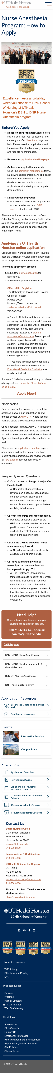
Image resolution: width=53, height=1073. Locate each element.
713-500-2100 (13, 847)
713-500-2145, (24, 630)
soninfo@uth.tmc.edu (26, 634)
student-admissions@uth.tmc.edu (24, 307)
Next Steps (31, 140)
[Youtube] (24, 930)
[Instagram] (19, 930)
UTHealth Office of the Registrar (23, 864)
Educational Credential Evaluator (24, 369)
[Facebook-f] (29, 930)
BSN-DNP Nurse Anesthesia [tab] (20, 675)
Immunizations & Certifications (23, 854)
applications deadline (29, 448)
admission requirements (31, 171)
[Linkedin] (34, 930)
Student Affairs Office (18, 828)
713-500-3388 (13, 883)
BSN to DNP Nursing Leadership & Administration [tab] (23, 665)
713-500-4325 (13, 858)
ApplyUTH (26, 416)
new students (12, 459)
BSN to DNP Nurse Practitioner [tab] (22, 655)
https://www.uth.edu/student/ (20, 897)
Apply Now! (26, 393)
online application (28, 273)
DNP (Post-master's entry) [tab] (19, 684)
